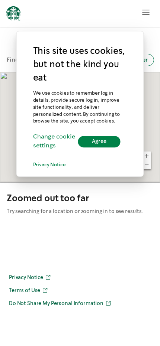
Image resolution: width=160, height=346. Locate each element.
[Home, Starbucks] (13, 14)
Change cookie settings (54, 141)
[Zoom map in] (146, 155)
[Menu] (146, 12)
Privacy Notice (49, 165)
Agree (99, 141)
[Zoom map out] (146, 164)
